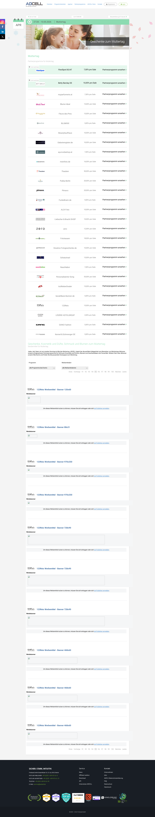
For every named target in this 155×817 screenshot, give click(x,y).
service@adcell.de (40, 784)
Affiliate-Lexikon (84, 775)
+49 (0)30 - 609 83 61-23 (51, 778)
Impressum (107, 787)
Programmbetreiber (60, 4)
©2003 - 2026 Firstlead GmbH (77, 812)
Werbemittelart (66, 362)
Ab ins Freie (32, 16)
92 (86, 372)
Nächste (118, 372)
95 (95, 372)
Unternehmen (108, 772)
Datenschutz (108, 784)
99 (109, 372)
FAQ (105, 781)
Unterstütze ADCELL (85, 784)
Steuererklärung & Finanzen (118, 16)
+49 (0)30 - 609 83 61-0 (50, 775)
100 (112, 372)
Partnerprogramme (80, 4)
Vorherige (77, 372)
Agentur (70, 4)
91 (82, 372)
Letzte (124, 372)
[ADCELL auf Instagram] (2, 21)
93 (89, 372)
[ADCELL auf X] (2, 36)
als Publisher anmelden (101, 408)
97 (102, 372)
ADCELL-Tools (92, 4)
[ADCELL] (78, 798)
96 (99, 372)
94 (92, 372)
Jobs (105, 775)
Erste (70, 372)
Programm (32, 362)
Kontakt (100, 4)
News (80, 772)
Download (82, 778)
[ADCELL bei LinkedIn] (2, 31)
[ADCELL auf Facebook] (2, 26)
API (80, 781)
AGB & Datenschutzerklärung (113, 778)
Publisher (49, 4)
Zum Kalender (77, 16)
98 (105, 372)
